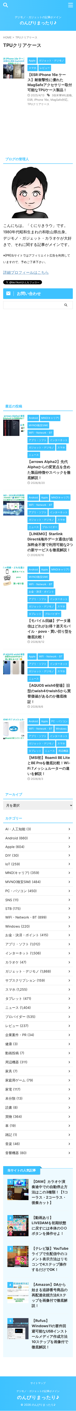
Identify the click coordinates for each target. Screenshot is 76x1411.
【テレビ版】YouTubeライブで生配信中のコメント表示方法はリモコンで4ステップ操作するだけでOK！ (50, 1259)
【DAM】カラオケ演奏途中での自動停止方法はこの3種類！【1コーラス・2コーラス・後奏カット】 (50, 1192)
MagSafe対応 (59, 99)
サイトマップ (38, 1383)
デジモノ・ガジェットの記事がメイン (38, 1391)
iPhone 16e (41, 99)
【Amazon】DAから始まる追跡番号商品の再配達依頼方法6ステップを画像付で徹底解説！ (50, 1295)
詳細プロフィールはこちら (26, 272)
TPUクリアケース (38, 104)
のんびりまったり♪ (38, 22)
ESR (30, 99)
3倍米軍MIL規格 (62, 95)
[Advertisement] (38, 355)
